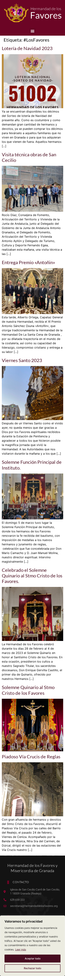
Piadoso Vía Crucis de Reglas (31, 756)
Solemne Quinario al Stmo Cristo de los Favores (28, 690)
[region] (32, 946)
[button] (33, 31)
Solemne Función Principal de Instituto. (32, 464)
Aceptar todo (32, 958)
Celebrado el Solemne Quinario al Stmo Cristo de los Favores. (32, 575)
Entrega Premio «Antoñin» (28, 262)
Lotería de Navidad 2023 (27, 48)
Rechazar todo (32, 968)
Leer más (20, 949)
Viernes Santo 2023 (22, 360)
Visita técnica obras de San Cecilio (29, 157)
